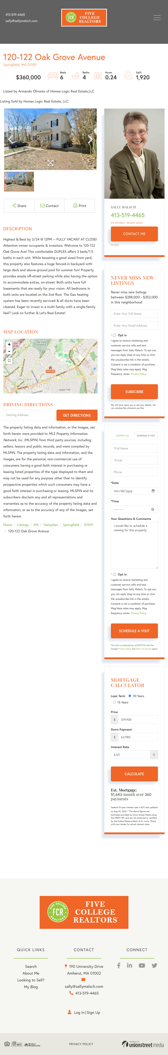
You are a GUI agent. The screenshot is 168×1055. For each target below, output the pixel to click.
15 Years (122, 702)
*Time (115, 501)
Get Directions (77, 415)
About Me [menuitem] (31, 973)
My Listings (118, 222)
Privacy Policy (138, 374)
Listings (23, 524)
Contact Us (122, 435)
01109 (88, 524)
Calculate (134, 774)
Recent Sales (135, 222)
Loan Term (118, 696)
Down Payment (121, 729)
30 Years (138, 696)
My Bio (115, 245)
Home (7, 524)
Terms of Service (143, 648)
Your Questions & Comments (131, 519)
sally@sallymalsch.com (21, 21)
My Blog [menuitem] (31, 986)
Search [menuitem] (31, 966)
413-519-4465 (15, 15)
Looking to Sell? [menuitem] (30, 979)
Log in (79, 1012)
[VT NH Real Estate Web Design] (143, 1044)
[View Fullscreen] (9, 361)
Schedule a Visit (146, 435)
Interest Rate (120, 747)
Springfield (71, 524)
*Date (115, 483)
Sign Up (93, 1012)
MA (36, 524)
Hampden (51, 524)
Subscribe (134, 391)
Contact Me (134, 234)
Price (114, 712)
